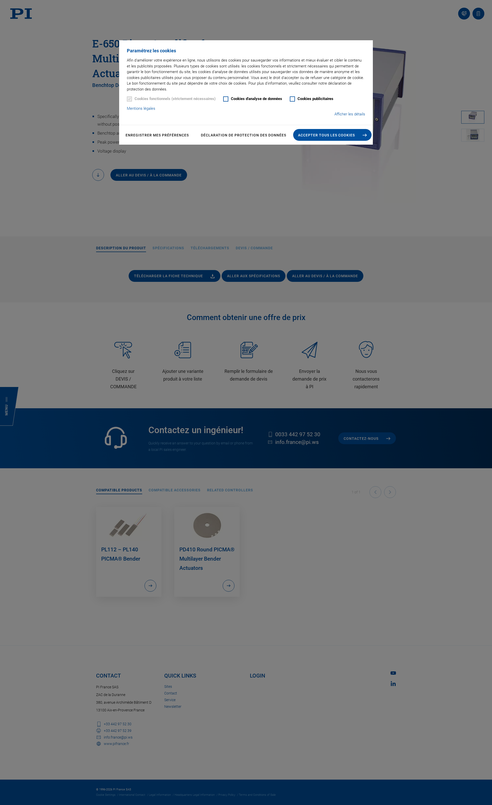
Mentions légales (141, 108)
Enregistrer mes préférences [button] (157, 135)
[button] (332, 135)
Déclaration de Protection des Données (243, 135)
